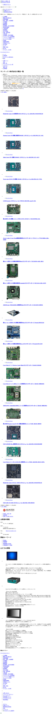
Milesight (34, 76)
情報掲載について (7, 697)
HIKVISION (14, 78)
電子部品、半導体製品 (10, 86)
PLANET (5, 76)
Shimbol (5, 78)
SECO (43, 75)
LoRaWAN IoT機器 (28, 84)
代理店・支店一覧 (7, 513)
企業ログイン (6, 705)
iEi (39, 86)
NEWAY (10, 87)
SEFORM (20, 87)
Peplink (17, 76)
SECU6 (38, 87)
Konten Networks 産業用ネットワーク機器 (37, 80)
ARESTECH (6, 88)
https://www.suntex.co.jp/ (11, 530)
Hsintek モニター (23, 80)
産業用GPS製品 (34, 83)
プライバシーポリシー (8, 694)
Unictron (47, 75)
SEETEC (15, 87)
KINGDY (42, 87)
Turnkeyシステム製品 (17, 82)
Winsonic (30, 87)
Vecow (8, 75)
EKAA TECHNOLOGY (21, 79)
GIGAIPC (38, 78)
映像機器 (29, 86)
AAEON (20, 88)
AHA (8, 78)
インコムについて (7, 698)
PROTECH (38, 75)
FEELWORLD (43, 86)
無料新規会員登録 (7, 706)
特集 (4, 708)
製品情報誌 (5, 699)
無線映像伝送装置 (12, 84)
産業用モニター (40, 82)
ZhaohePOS (19, 78)
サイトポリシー (6, 695)
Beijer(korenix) (11, 76)
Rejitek (11, 88)
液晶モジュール (12, 79)
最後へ (5, 92)
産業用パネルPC (7, 83)
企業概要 (5, 68)
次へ (3, 92)
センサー (24, 82)
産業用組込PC (47, 82)
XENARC (5, 87)
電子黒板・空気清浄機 (39, 84)
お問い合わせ (6, 693)
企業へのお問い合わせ (8, 516)
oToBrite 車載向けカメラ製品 (43, 76)
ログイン (5, 704)
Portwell (33, 75)
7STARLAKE (14, 75)
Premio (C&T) (37, 79)
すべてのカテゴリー (5, 52)
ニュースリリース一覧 (8, 64)
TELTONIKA (30, 79)
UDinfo (25, 76)
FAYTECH (47, 87)
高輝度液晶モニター (21, 86)
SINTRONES (35, 86)
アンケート (5, 709)
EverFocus (24, 75)
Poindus (29, 75)
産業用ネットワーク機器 (44, 83)
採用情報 (5, 515)
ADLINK (15, 88)
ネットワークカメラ (46, 78)
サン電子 (43, 79)
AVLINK (29, 76)
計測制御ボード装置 (25, 83)
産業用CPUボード (15, 83)
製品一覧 (5, 63)
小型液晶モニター (31, 82)
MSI (34, 87)
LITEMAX (25, 87)
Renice (21, 76)
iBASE (5, 75)
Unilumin (5, 79)
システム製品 (20, 84)
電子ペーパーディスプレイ (29, 78)
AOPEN (20, 75)
